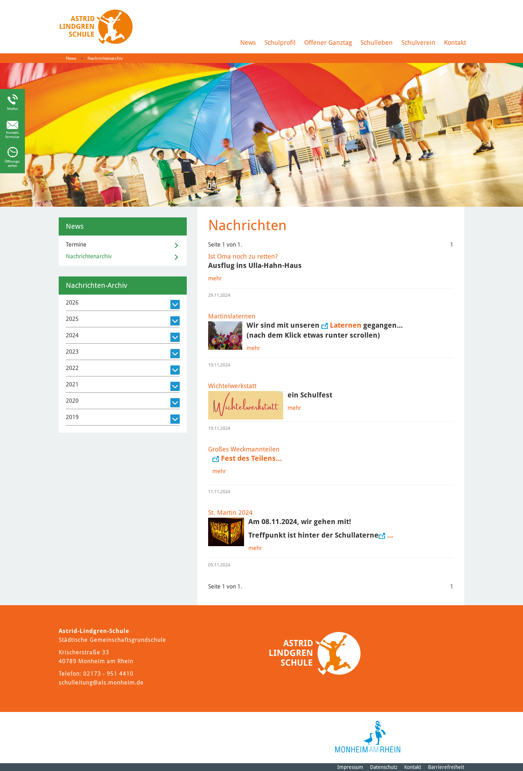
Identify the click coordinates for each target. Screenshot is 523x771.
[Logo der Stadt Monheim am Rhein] (367, 736)
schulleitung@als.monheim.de (101, 682)
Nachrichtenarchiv (105, 58)
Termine (76, 244)
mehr (215, 278)
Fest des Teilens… (251, 458)
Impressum (350, 767)
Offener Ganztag (328, 42)
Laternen (346, 325)
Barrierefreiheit (446, 767)
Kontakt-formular (12, 135)
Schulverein (418, 42)
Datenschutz (383, 767)
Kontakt (455, 42)
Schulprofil (280, 42)
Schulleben (376, 42)
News (248, 42)
